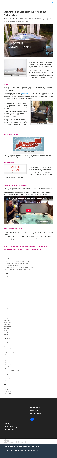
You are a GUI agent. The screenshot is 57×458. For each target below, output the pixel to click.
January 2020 (7, 320)
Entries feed (6, 389)
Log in (5, 387)
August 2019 (7, 328)
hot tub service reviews (9, 362)
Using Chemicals (7, 378)
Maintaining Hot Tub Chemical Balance (13, 21)
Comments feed (7, 391)
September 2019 (7, 326)
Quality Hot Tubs (7, 372)
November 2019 (7, 322)
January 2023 (7, 278)
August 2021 (7, 300)
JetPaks (5, 368)
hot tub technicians (38, 19)
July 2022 (6, 286)
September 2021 (7, 298)
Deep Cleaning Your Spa (47, 18)
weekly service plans (25, 93)
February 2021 (7, 308)
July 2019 (6, 330)
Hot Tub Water (46, 19)
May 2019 (6, 332)
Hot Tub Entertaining (8, 19)
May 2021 (6, 304)
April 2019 (6, 334)
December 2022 (7, 280)
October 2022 (7, 282)
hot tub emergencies (8, 354)
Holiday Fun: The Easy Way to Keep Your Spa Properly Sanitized (19, 267)
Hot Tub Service (17, 19)
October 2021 (7, 296)
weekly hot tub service (9, 380)
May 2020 (6, 314)
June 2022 (6, 288)
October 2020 (7, 310)
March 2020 (6, 316)
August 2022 (7, 284)
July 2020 (6, 312)
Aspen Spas (21, 18)
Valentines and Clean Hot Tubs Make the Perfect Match (17, 261)
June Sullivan (8, 18)
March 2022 (6, 292)
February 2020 (7, 318)
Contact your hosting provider (14, 450)
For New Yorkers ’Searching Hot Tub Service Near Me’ (16, 263)
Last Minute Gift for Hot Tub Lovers (12, 265)
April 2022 (6, 290)
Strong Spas (25, 21)
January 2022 (7, 294)
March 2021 (6, 306)
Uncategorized (7, 376)
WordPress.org (7, 393)
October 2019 (7, 324)
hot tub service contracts (27, 19)
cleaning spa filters (8, 348)
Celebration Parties (36, 18)
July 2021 (6, 302)
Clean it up (6, 346)
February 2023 (7, 276)
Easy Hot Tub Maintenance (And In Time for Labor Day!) (17, 269)
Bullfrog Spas (28, 18)
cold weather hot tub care (10, 350)
